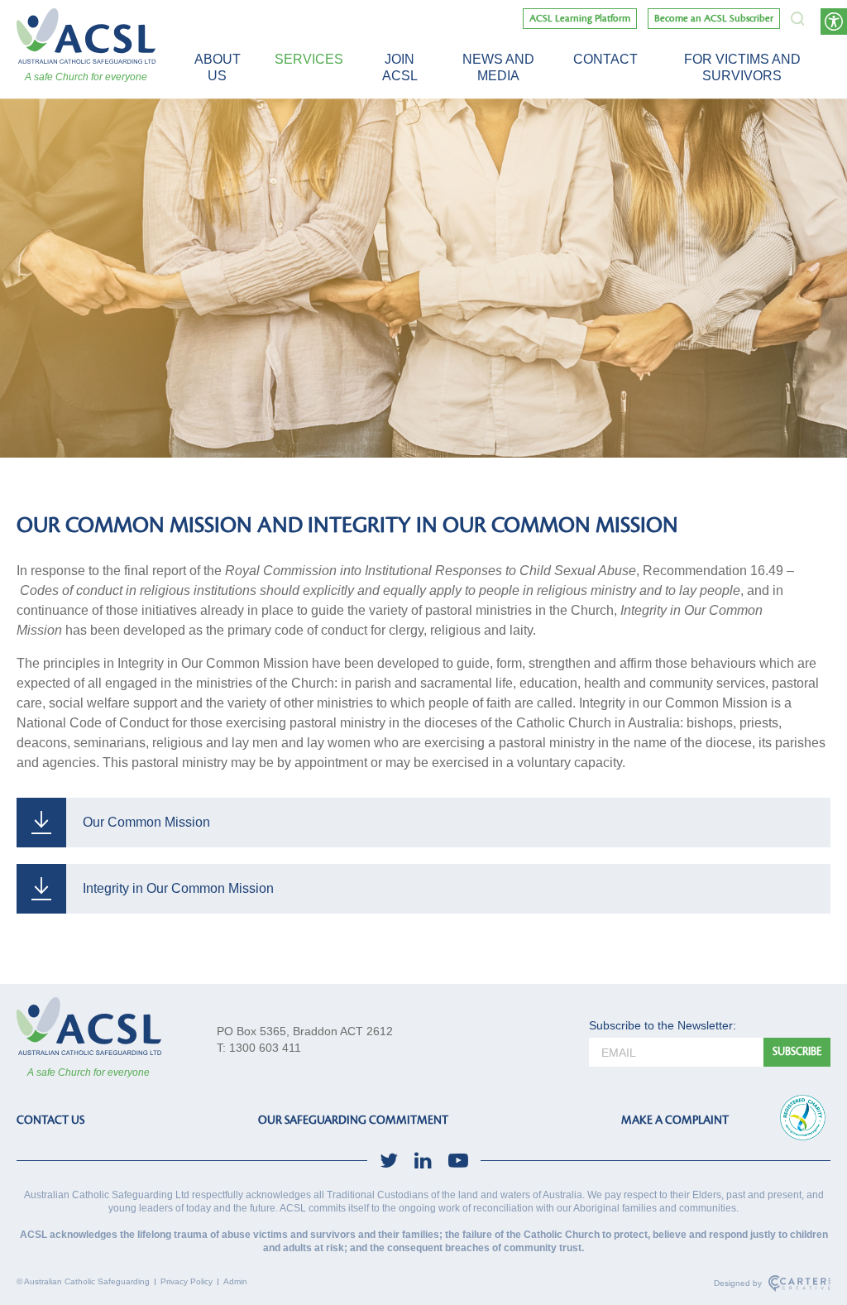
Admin (235, 1281)
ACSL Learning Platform (579, 18)
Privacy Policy (186, 1281)
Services (309, 59)
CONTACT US (50, 1120)
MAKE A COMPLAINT (675, 1120)
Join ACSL (400, 67)
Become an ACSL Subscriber (713, 18)
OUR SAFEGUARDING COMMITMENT (353, 1120)
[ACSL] (86, 36)
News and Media (498, 67)
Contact (605, 59)
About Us (217, 67)
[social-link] (389, 1160)
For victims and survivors (742, 67)
